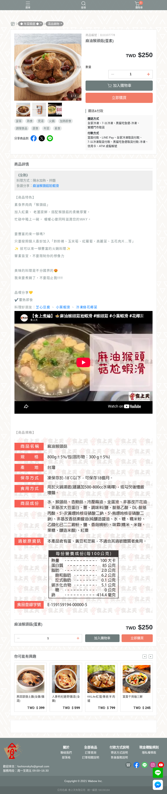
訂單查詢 (90, 752)
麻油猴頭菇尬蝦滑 (46, 186)
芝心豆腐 (43, 307)
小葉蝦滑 (63, 307)
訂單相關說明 (90, 757)
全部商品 (90, 747)
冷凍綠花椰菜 (86, 307)
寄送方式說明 (119, 752)
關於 (66, 747)
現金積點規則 (149, 747)
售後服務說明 (119, 757)
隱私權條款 (149, 752)
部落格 (66, 757)
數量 (88, 67)
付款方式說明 (119, 747)
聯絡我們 (66, 752)
